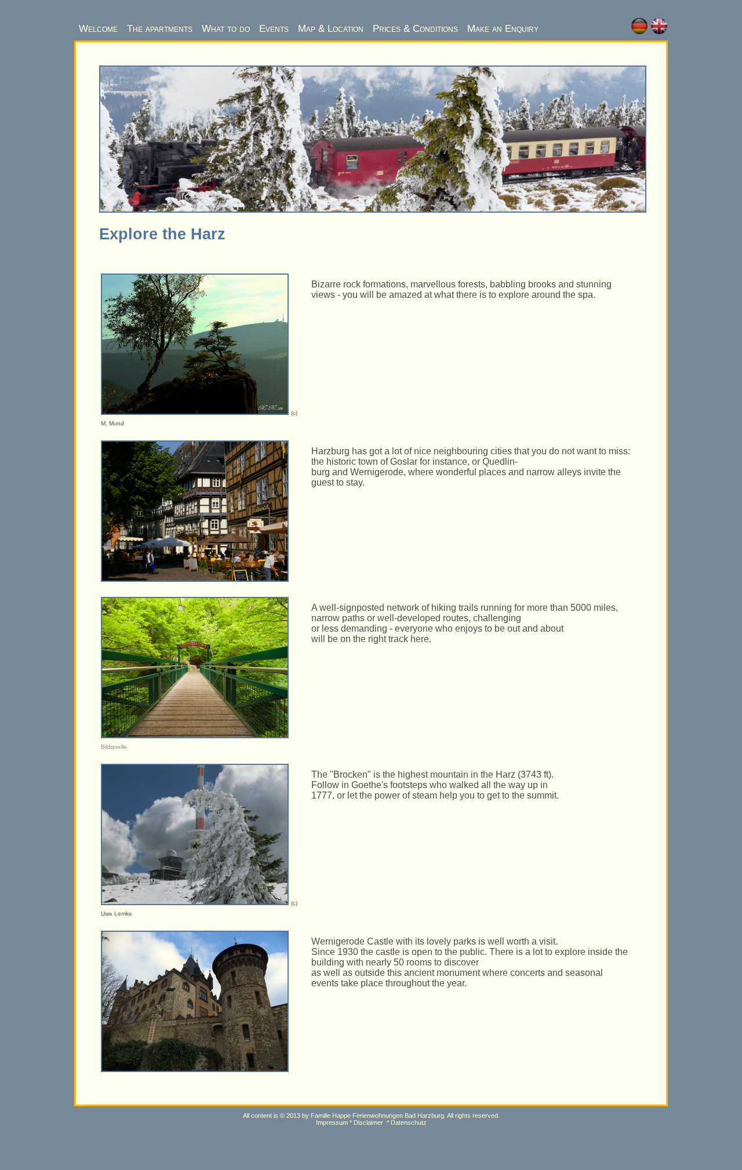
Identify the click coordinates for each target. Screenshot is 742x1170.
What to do (226, 28)
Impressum (332, 1122)
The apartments (159, 28)
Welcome (98, 28)
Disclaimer (368, 1122)
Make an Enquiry (503, 28)
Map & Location (330, 28)
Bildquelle (114, 746)
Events (274, 28)
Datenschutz (409, 1122)
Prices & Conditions (415, 28)
